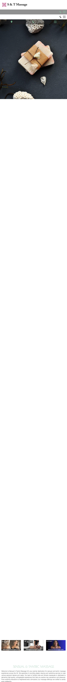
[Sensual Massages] (11, 645)
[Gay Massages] (33, 645)
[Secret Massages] (56, 645)
